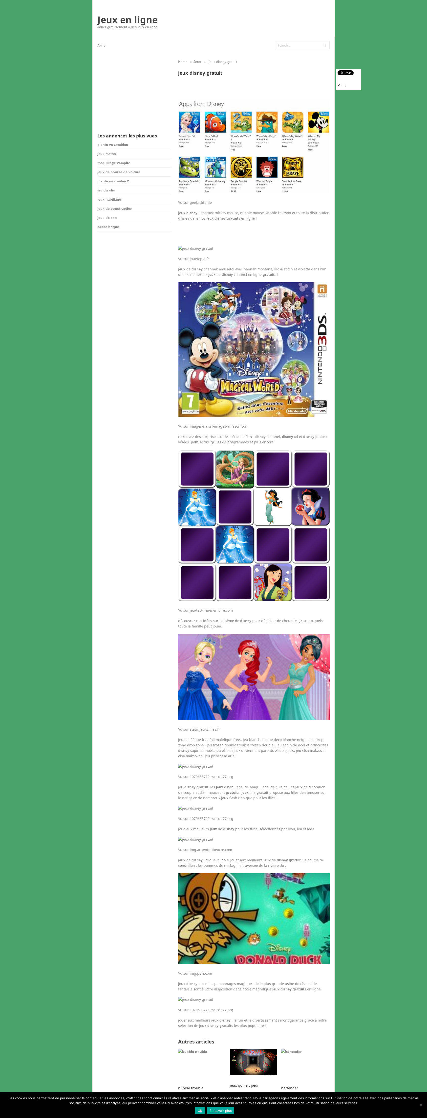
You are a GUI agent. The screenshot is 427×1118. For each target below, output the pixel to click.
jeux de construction (114, 208)
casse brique (108, 227)
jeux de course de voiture (118, 172)
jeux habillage (109, 199)
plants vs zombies (112, 145)
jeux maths (106, 154)
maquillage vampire (113, 163)
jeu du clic (106, 190)
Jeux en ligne (127, 19)
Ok (200, 1111)
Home (183, 62)
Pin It (341, 85)
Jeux (101, 46)
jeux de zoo (107, 218)
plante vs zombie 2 (113, 181)
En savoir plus (221, 1111)
